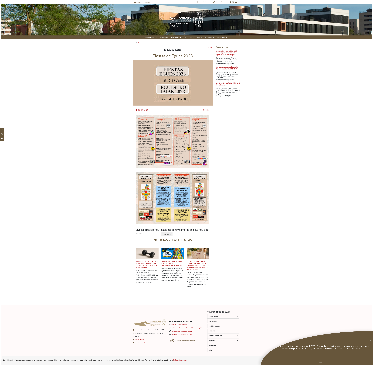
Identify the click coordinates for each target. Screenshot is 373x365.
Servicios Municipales (192, 37)
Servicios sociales (214, 326)
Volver (210, 47)
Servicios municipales (215, 336)
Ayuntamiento (150, 37)
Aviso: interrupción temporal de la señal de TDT (294, 346)
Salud (210, 350)
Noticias (140, 43)
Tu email (139, 234)
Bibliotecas (212, 345)
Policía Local (213, 321)
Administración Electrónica (169, 37)
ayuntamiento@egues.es (143, 343)
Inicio (134, 43)
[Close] (371, 341)
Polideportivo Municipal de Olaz (181, 334)
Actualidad (208, 37)
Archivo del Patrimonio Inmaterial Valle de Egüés (186, 328)
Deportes (212, 340)
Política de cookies (180, 360)
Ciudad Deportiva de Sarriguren (181, 331)
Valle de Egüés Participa (179, 325)
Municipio (221, 37)
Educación (212, 331)
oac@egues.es (139, 340)
